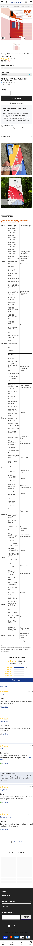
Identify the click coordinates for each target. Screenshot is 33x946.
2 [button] (14, 842)
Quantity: (4, 90)
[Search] (7, 2)
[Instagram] (9, 926)
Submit (26, 917)
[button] (5, 59)
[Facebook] (3, 926)
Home (2, 6)
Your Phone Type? (7, 72)
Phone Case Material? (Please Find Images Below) (14, 80)
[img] (4, 691)
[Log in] (26, 2)
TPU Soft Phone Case (9, 82)
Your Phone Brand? (8, 65)
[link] (16, 159)
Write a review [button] (16, 680)
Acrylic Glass (6, 84)
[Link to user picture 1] (4, 710)
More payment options (16, 103)
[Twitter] (14, 926)
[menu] (2, 2)
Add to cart (16, 98)
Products (8, 6)
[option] (16, 24)
